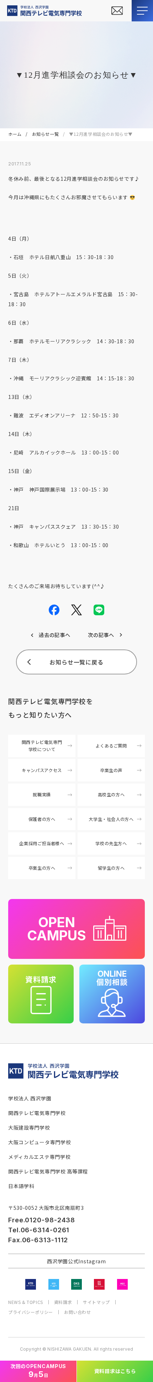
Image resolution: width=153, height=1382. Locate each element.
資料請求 (63, 1302)
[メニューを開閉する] (142, 10)
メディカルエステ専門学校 (39, 1156)
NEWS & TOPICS (25, 1302)
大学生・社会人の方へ (111, 819)
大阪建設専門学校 (29, 1127)
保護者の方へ (42, 819)
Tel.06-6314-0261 (38, 1230)
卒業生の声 (111, 770)
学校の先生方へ (111, 843)
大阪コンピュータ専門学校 (39, 1142)
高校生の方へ (111, 794)
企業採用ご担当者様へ (41, 843)
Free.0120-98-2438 (41, 1220)
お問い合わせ (77, 1312)
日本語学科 (21, 1186)
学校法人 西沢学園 (29, 1098)
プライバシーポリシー (30, 1312)
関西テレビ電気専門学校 (37, 1112)
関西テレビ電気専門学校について (42, 745)
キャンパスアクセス (42, 770)
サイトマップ (96, 1302)
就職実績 (42, 794)
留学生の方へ (111, 868)
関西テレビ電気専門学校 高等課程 (48, 1171)
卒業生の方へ (42, 868)
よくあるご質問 (111, 746)
